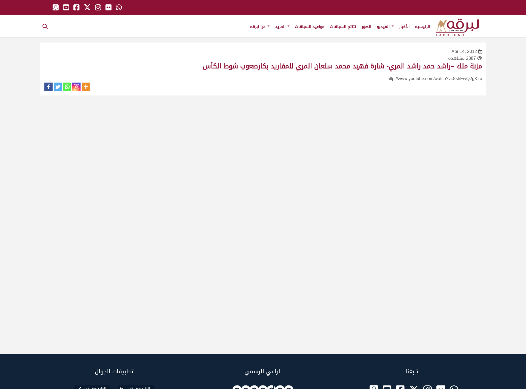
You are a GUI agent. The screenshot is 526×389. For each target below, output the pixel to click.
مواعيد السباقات (310, 26)
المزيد (281, 26)
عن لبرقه (258, 26)
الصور (366, 26)
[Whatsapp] (67, 87)
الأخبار (404, 26)
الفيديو (384, 26)
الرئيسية (422, 26)
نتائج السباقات (343, 26)
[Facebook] (48, 87)
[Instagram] (76, 87)
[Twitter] (58, 87)
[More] (86, 87)
